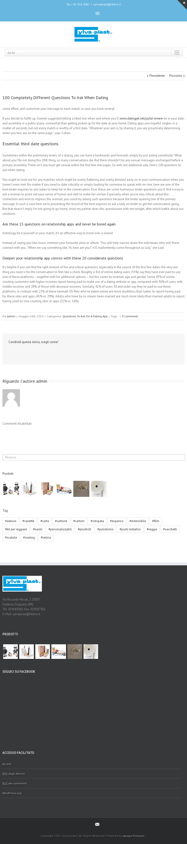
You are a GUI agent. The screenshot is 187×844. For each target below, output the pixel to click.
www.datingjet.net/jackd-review (141, 118)
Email (21, 352)
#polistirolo (105, 529)
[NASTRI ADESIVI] (64, 489)
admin (11, 316)
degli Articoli (13, 773)
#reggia (152, 529)
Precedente (157, 76)
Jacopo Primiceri (133, 836)
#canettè (28, 521)
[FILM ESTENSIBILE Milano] (28, 489)
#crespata (97, 521)
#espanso (116, 521)
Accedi (6, 764)
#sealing (29, 537)
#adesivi (10, 521)
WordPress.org (11, 793)
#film (155, 521)
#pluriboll (84, 529)
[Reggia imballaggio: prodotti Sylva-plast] (11, 489)
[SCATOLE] (46, 489)
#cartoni (78, 521)
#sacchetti (170, 529)
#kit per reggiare (16, 529)
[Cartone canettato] (81, 489)
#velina (46, 537)
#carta (44, 521)
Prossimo (175, 76)
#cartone (61, 521)
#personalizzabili (60, 529)
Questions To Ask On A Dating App (85, 316)
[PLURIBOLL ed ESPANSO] (99, 489)
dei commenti (14, 783)
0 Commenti (130, 316)
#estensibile (138, 521)
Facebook (89, 13)
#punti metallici (130, 529)
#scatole (11, 537)
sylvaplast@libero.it (107, 4)
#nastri (37, 529)
